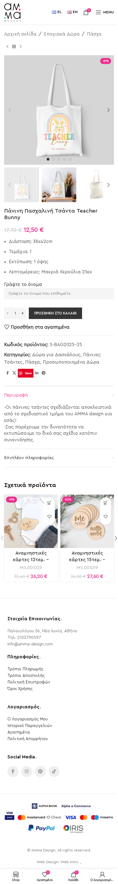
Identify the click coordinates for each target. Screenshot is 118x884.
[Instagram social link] (26, 771)
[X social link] (14, 373)
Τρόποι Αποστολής (26, 676)
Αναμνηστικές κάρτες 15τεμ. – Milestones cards (87, 560)
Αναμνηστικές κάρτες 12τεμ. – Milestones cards (30, 560)
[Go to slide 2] (53, 159)
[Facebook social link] (7, 373)
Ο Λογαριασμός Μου (27, 719)
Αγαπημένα (18, 732)
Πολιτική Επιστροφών (28, 682)
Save (28, 373)
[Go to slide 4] (64, 159)
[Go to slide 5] (70, 159)
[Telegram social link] (43, 373)
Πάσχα (94, 34)
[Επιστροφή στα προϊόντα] (14, 46)
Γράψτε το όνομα (23, 284)
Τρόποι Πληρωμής (25, 669)
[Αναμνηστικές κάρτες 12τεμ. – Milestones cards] (31, 521)
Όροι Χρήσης (20, 689)
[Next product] (20, 46)
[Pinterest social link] (40, 771)
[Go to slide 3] (59, 159)
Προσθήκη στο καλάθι (55, 313)
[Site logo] (12, 12)
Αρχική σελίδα (20, 34)
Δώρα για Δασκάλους (56, 354)
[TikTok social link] (54, 771)
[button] (9, 110)
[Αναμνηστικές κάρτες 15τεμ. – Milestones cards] (87, 521)
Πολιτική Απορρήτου (27, 739)
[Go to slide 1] (48, 159)
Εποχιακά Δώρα (62, 34)
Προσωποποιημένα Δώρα (71, 362)
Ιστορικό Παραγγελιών (29, 726)
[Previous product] (7, 46)
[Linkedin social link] (36, 373)
